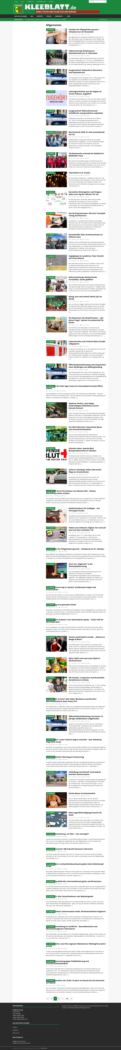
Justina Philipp (86, 34)
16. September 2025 (52, 607)
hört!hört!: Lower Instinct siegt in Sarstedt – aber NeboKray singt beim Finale (74, 740)
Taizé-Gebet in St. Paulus (79, 173)
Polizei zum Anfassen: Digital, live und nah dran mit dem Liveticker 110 (87, 529)
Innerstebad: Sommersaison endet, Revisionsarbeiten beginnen (78, 911)
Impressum (16, 1030)
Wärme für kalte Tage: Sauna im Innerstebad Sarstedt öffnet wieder (74, 387)
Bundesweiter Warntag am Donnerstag (67, 757)
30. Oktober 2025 (74, 218)
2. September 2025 (52, 914)
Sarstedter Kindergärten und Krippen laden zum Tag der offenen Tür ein (85, 193)
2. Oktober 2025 (51, 496)
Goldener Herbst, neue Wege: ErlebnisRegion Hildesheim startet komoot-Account (84, 405)
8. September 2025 (52, 851)
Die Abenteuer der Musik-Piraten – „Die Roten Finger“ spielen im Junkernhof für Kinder (86, 320)
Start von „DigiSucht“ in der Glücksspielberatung (81, 565)
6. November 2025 (75, 96)
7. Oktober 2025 (74, 474)
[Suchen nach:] (98, 1)
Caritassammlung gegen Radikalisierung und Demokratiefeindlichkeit (67, 962)
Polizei (49, 16)
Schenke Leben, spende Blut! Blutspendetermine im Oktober (82, 449)
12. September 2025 (75, 642)
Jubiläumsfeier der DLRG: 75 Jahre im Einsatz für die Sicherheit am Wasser (75, 981)
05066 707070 (20, 1015)
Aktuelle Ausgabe (20, 16)
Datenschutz (16, 1033)
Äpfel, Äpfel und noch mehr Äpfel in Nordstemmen (84, 659)
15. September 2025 (52, 624)
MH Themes (44, 1048)
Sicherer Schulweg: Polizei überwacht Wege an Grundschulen (85, 470)
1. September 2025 (52, 948)
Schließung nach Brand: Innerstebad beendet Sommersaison (85, 773)
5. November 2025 (75, 137)
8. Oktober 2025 (74, 453)
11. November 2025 (75, 34)
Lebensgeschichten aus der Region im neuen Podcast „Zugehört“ (85, 92)
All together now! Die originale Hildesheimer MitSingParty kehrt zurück (76, 945)
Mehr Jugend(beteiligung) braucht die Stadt (85, 813)
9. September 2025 (75, 796)
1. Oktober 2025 (74, 513)
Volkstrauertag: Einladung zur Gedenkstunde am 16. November (83, 52)
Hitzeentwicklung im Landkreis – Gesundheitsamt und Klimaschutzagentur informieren (71, 927)
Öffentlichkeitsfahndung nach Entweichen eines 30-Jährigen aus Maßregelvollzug (87, 366)
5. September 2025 (52, 884)
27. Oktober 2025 (74, 282)
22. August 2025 (51, 985)
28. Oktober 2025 (74, 239)
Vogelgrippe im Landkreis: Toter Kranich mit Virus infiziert (86, 257)
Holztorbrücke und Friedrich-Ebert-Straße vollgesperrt (87, 342)
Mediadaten (30, 1)
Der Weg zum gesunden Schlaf (63, 604)
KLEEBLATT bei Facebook (19, 1041)
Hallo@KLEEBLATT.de (22, 1019)
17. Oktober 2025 (74, 301)
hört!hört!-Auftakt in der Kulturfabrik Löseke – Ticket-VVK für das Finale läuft (74, 620)
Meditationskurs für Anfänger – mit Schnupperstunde (84, 509)
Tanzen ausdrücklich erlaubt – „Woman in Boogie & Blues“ (87, 638)
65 (67, 998)
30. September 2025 (75, 532)
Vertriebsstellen (41, 1)
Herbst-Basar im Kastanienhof (82, 793)
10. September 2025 (75, 721)
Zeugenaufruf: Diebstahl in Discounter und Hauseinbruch (85, 71)
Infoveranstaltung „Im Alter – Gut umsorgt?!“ (69, 834)
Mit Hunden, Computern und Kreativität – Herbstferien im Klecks (87, 678)
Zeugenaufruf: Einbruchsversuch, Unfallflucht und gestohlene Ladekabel (86, 112)
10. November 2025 (75, 55)
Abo (31, 16)
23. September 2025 (75, 569)
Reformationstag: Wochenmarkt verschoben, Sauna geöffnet (83, 278)
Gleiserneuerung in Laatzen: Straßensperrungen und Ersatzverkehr (71, 588)
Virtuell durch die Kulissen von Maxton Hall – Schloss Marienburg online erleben (71, 492)
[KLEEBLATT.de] (56, 13)
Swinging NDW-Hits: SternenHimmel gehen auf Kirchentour (76, 881)
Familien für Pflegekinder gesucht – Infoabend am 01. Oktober (77, 549)
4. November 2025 (75, 158)
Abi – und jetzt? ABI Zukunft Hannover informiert (71, 849)
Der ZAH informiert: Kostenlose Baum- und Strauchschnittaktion (85, 428)
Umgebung (58, 16)
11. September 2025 (75, 682)
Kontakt (51, 1)
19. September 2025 (52, 592)
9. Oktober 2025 (74, 369)
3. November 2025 (75, 197)
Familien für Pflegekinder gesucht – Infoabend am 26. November (84, 30)
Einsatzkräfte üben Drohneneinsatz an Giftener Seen (86, 235)
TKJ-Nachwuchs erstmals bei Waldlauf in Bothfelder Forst (86, 154)
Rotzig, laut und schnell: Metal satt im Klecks (85, 297)
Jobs (22, 1)
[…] (80, 45)
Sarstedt (40, 16)
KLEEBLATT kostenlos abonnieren (21, 1043)
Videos (16, 1)
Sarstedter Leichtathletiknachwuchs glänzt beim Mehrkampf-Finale (75, 865)
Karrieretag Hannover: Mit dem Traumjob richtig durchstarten (87, 214)
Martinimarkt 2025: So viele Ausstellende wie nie (87, 133)
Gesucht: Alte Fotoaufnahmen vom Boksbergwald (71, 896)
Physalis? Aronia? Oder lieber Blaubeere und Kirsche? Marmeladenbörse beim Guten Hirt (71, 700)
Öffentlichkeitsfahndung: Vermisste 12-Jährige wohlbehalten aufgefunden (86, 717)
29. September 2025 (52, 551)
